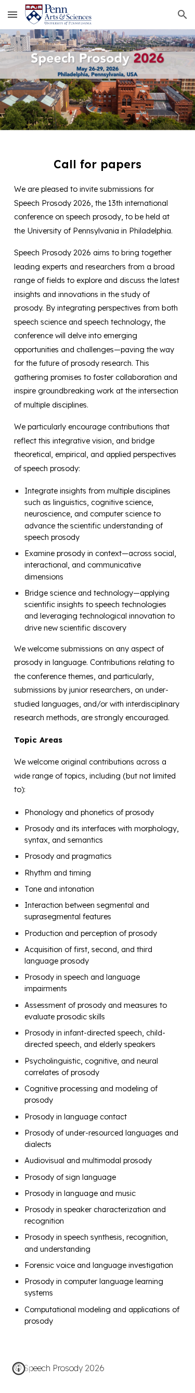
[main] (98, 736)
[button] (12, 14)
